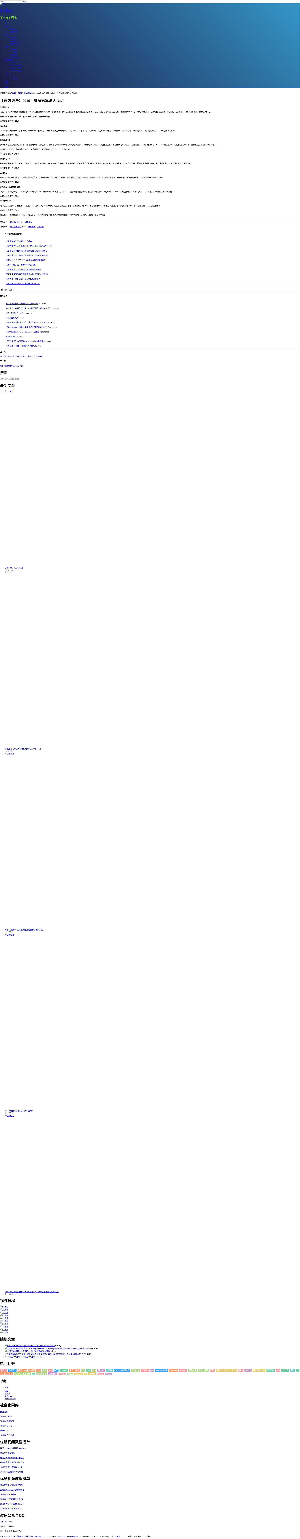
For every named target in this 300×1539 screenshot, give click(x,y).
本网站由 (116, 1536)
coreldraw (64, 1370)
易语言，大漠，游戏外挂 (226, 1370)
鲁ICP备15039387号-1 (40, 1536)
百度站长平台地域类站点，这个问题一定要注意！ (26, 322)
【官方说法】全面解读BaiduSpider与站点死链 (24, 341)
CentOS (248, 1370)
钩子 (56, 1370)
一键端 (109, 1370)
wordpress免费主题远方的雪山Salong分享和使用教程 (70, 1349)
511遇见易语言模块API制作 (11, 1499)
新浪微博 (4, 1412)
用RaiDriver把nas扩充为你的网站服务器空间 (23, 749)
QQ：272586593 (6, 1522)
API (50, 1370)
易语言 (3, 1370)
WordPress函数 (6, 1374)
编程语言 (13, 29)
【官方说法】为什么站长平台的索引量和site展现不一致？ (29, 246)
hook (45, 1370)
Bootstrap (62, 1536)
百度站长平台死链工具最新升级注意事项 (23, 284)
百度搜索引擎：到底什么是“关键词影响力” (23, 279)
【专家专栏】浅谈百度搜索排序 (19, 241)
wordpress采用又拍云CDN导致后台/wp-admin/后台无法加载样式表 (32, 1292)
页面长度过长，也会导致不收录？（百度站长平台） (27, 255)
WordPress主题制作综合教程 (11, 1472)
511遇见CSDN (6, 1416)
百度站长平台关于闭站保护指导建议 (21, 346)
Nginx (70, 1374)
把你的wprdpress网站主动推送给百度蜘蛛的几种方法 (27, 327)
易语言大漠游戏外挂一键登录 (12, 1458)
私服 (212, 1370)
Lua (94, 1370)
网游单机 (192, 1370)
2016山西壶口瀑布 (29, 1357)
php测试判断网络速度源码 (39, 1351)
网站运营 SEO (29, 93)
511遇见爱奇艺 (6, 1426)
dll (298, 1370)
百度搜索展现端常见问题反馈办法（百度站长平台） (27, 274)
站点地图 (17, 1536)
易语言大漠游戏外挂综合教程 (12, 1462)
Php (278, 1370)
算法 (293, 1370)
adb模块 (92, 1374)
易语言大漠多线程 (7, 1453)
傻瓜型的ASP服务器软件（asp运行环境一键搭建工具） (28, 308)
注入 (89, 1370)
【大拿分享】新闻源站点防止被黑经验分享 (23, 270)
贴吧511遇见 (5, 1431)
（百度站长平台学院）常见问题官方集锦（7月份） (27, 251)
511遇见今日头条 (7, 1435)
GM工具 (285, 1370)
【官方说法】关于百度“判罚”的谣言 (21, 265)
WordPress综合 (161, 1370)
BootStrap (62, 1374)
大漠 (39, 1370)
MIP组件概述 (11, 337)
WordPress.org (10, 1399)
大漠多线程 (203, 1370)
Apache (108, 1374)
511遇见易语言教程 (8, 1494)
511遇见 (6, 10)
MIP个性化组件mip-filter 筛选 (12, 366)
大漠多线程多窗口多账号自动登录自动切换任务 (65, 1354)
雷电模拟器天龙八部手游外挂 (12, 1490)
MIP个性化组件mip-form (15, 313)
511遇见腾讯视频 (7, 1421)
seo (152, 1370)
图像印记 (271, 1370)
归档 (6, 1391)
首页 (14, 93)
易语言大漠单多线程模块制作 (12, 1504)
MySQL (100, 1374)
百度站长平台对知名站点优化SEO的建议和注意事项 (21, 357)
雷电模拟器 (41, 1374)
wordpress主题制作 (121, 1370)
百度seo (40, 227)
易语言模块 (74, 1370)
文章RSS (8, 1396)
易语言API (22, 1370)
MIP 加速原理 (11, 318)
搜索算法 (32, 227)
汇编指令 (135, 1370)
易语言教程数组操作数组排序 (43, 1346)
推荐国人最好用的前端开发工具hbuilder (22, 304)
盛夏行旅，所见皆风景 (14, 568)
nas (33, 1374)
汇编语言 (12, 1370)
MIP (83, 1370)
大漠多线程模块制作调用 (10, 1509)
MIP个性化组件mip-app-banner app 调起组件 (23, 332)
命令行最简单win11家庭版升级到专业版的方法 (24, 930)
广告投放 (26, 1536)
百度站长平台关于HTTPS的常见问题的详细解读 (25, 260)
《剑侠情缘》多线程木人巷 (11, 1467)
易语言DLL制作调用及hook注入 (13, 1448)
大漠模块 (145, 1370)
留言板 (7, 1394)
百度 (241, 1370)
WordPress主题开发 (22, 1374)
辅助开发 (13, 32)
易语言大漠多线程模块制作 (11, 1485)
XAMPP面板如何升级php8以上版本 (19, 1111)
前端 (20, 93)
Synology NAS (80, 1374)
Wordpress (174, 1370)
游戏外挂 (52, 1374)
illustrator (183, 1370)
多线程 (32, 1370)
